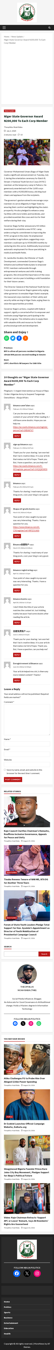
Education (9, 1328)
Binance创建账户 (21, 544)
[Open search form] (49, 27)
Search (8, 946)
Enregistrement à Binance (25, 663)
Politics (9, 1071)
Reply (17, 436)
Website (8, 759)
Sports (7, 1312)
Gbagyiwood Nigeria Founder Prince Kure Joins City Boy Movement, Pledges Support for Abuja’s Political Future (26, 1172)
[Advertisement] (27, 74)
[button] (4, 27)
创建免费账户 (19, 631)
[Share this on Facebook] (19, 338)
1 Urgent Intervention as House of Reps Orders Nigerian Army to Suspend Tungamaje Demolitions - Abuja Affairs (26, 394)
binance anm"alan (21, 405)
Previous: (25, 351)
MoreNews (39, 1343)
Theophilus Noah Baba (13, 127)
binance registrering (23, 570)
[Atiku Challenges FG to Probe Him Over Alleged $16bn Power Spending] (27, 1059)
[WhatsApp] (6, 338)
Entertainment (11, 1323)
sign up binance (20, 444)
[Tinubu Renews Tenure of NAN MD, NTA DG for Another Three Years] (27, 860)
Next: (22, 362)
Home (7, 1301)
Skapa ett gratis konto (24, 509)
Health (7, 1333)
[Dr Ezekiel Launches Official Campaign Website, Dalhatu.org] (27, 1104)
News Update (10, 111)
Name (7, 739)
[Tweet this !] (12, 338)
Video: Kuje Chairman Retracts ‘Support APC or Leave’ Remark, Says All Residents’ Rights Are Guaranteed (26, 1221)
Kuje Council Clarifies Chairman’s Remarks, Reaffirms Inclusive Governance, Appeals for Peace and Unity (27, 834)
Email (7, 749)
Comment (9, 702)
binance (17, 483)
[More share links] (25, 338)
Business (8, 1317)
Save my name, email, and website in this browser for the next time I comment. (24, 771)
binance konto (20, 599)
